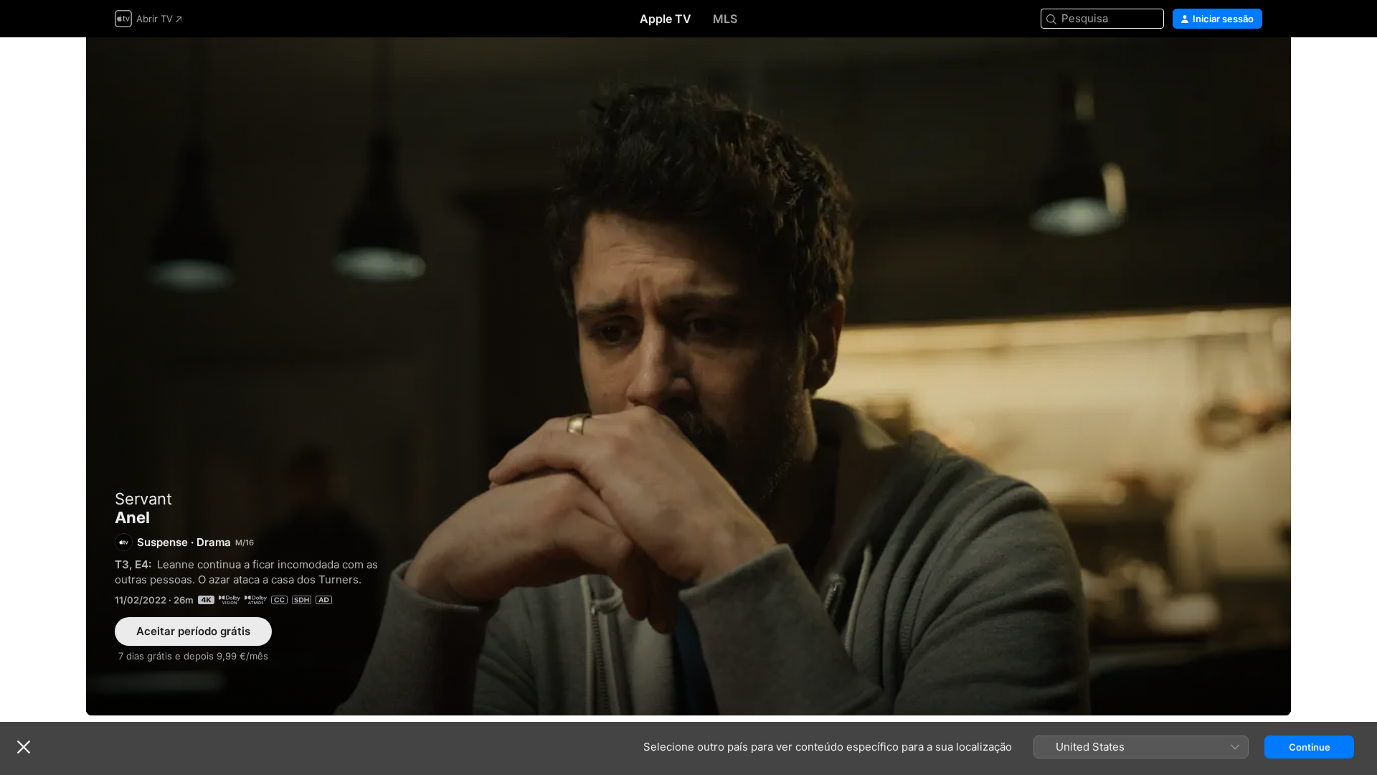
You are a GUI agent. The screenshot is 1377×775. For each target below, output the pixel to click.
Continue (1309, 747)
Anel (688, 376)
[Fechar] (23, 747)
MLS (725, 18)
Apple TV (665, 18)
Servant (143, 498)
